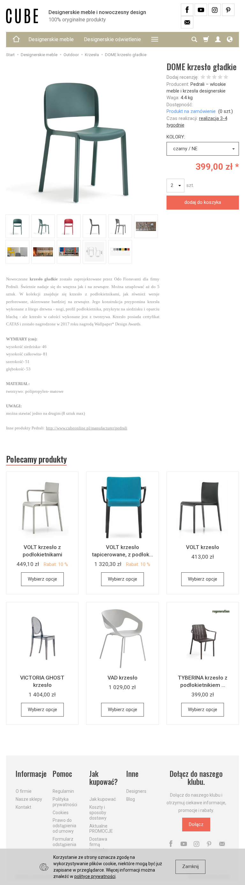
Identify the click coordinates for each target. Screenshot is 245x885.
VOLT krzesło (202, 547)
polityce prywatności (94, 876)
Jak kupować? (103, 778)
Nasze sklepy (29, 799)
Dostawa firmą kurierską (98, 844)
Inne (132, 774)
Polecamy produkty (36, 459)
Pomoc (62, 774)
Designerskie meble (51, 39)
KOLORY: (176, 137)
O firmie (24, 791)
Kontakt (23, 807)
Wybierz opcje (42, 579)
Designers (136, 791)
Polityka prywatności (65, 802)
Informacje (30, 774)
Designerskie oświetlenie (112, 39)
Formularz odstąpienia (64, 842)
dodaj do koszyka (202, 202)
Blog (130, 799)
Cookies (61, 812)
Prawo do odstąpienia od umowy (64, 826)
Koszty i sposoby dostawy (98, 813)
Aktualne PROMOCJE (101, 828)
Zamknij (190, 866)
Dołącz (196, 824)
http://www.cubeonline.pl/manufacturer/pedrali (86, 428)
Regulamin (63, 791)
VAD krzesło (122, 677)
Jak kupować (102, 799)
